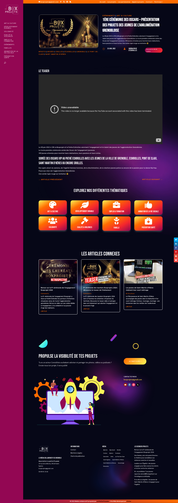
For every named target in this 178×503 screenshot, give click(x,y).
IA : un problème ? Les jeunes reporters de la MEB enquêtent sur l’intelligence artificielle (145, 473)
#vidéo (50, 51)
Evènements (9, 44)
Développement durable (11, 27)
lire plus (44, 311)
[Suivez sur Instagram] (133, 384)
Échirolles (70, 51)
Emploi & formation (8, 40)
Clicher (128, 501)
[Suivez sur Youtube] (125, 384)
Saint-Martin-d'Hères (55, 54)
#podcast (112, 450)
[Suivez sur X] (137, 384)
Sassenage (121, 463)
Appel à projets (138, 2)
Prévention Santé (9, 56)
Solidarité (8, 31)
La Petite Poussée (103, 501)
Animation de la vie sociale (11, 52)
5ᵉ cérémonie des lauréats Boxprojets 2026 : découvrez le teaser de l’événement (100, 289)
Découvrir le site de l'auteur (151, 50)
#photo (42, 51)
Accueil (102, 2)
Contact (149, 2)
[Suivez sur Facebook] (129, 384)
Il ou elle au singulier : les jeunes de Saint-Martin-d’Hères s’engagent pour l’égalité (146, 482)
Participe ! (158, 2)
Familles (8, 48)
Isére (112, 456)
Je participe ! (135, 361)
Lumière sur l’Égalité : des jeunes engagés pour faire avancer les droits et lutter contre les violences (146, 465)
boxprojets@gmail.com (133, 380)
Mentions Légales (76, 453)
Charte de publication (78, 456)
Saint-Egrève (106, 459)
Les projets (111, 2)
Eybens (111, 453)
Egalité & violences (8, 35)
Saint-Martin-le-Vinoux (109, 463)
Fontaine (117, 453)
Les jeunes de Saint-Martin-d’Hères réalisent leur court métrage (139, 289)
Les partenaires (124, 2)
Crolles (59, 51)
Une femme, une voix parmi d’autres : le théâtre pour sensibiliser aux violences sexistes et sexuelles (146, 457)
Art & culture (10, 23)
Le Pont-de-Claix (120, 456)
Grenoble (81, 51)
